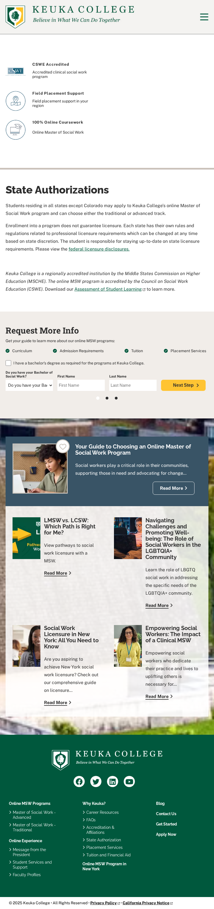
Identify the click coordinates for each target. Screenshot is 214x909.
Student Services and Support (32, 864)
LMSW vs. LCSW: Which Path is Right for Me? (70, 526)
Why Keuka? (94, 803)
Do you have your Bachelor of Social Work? (29, 374)
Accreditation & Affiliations (100, 830)
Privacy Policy (103, 903)
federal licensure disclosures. (99, 249)
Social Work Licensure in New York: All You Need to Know (71, 637)
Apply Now (166, 834)
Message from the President (29, 852)
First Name (66, 376)
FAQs (91, 820)
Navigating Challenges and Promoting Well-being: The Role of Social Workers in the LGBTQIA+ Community (173, 538)
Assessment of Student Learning (108, 289)
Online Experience (25, 841)
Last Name (118, 376)
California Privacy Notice (146, 903)
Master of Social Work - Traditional (34, 827)
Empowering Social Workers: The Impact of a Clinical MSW (173, 634)
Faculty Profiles (27, 875)
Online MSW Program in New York (104, 866)
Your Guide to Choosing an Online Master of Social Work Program (133, 450)
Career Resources (102, 812)
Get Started (166, 824)
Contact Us (166, 814)
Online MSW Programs (29, 803)
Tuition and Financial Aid (108, 855)
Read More (171, 488)
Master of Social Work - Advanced (34, 815)
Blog (160, 803)
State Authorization (103, 840)
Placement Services (104, 847)
